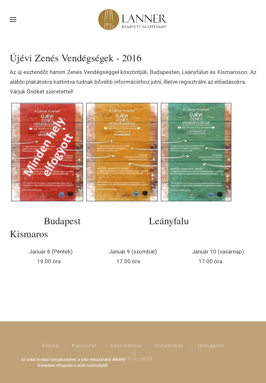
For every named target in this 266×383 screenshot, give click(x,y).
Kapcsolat (84, 345)
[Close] (134, 354)
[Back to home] (133, 19)
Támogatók (210, 345)
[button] (13, 19)
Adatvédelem (126, 345)
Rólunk (50, 345)
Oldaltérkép (169, 345)
